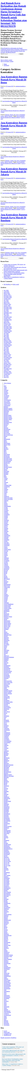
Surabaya (6, 960)
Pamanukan (6, 806)
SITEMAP (6, 65)
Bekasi (5, 442)
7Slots (5, 387)
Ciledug (6, 530)
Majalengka (6, 758)
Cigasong (6, 513)
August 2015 (7, 374)
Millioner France (8, 774)
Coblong (6, 565)
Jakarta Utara (7, 626)
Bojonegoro (7, 456)
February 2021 (7, 324)
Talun (5, 971)
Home (5, 64)
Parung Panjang (8, 826)
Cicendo (6, 509)
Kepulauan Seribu (8, 702)
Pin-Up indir (7, 860)
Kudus (5, 724)
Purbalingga (7, 878)
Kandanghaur (7, 665)
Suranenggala (7, 963)
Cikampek (6, 520)
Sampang (6, 906)
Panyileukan (7, 819)
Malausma (6, 763)
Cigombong (7, 514)
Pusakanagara (7, 888)
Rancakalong (7, 893)
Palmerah (6, 805)
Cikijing (6, 525)
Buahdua (6, 474)
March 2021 (7, 322)
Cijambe (6, 517)
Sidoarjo (6, 917)
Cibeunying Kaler (8, 497)
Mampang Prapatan (8, 764)
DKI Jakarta (7, 579)
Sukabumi (6, 934)
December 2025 (8, 296)
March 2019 (7, 353)
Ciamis (5, 488)
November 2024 (8, 308)
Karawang (6, 674)
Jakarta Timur (7, 625)
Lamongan (6, 728)
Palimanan (6, 804)
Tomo (5, 1005)
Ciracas (5, 546)
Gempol (6, 598)
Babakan (6, 407)
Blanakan (6, 449)
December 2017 (8, 364)
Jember (5, 646)
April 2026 (6, 291)
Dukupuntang (7, 584)
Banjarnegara (7, 429)
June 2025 (6, 301)
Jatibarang (6, 633)
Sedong (5, 910)
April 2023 (6, 315)
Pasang (5, 829)
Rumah (10, 116)
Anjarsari (6, 390)
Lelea (5, 731)
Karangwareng (7, 672)
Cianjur (12, 160)
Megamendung (7, 771)
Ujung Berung (7, 1012)
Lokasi (2, 116)
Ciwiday (6, 562)
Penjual (5, 855)
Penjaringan (7, 854)
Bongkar (6, 465)
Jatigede (6, 636)
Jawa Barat (6, 644)
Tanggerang (7, 981)
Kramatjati (6, 720)
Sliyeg (5, 928)
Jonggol (6, 653)
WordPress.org (7, 1035)
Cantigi (5, 479)
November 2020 (8, 328)
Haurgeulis (6, 613)
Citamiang (6, 558)
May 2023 (6, 314)
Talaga (5, 970)
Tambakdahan (7, 976)
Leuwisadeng (7, 742)
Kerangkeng (7, 703)
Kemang (6, 695)
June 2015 (6, 377)
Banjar (5, 426)
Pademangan (7, 798)
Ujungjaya (6, 1013)
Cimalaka (6, 534)
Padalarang (6, 797)
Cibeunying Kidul (8, 499)
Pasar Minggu (7, 832)
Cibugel (6, 504)
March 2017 (7, 367)
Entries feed (7, 1032)
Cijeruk (5, 518)
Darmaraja (6, 569)
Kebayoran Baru (8, 681)
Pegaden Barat (7, 844)
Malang (5, 762)
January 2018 (7, 363)
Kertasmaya (7, 706)
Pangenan (6, 815)
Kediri (5, 688)
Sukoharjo (6, 948)
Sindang (6, 918)
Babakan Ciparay (8, 408)
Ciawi (5, 495)
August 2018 (7, 359)
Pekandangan (7, 847)
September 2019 (8, 345)
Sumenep (6, 957)
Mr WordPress (7, 284)
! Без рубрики (7, 383)
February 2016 (7, 371)
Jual (5, 654)
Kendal (5, 699)
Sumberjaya (7, 952)
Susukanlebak (7, 967)
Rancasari (6, 896)
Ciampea (6, 489)
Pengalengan (7, 853)
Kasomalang (7, 676)
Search (2, 54)
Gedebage (6, 595)
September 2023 (8, 312)
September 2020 (8, 331)
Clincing (6, 563)
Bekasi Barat (7, 443)
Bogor (11, 114)
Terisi (5, 1002)
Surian (5, 964)
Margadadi (6, 767)
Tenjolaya (6, 1001)
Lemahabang (7, 732)
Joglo (5, 648)
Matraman (6, 770)
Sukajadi (6, 938)
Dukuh (5, 583)
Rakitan (6, 890)
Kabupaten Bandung (9, 657)
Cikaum (6, 523)
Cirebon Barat (7, 549)
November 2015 (8, 373)
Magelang (6, 753)
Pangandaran (7, 813)
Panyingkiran (7, 820)
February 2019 (7, 354)
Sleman (5, 927)
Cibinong (6, 500)
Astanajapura (7, 405)
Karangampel (7, 668)
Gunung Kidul (7, 605)
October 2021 (7, 318)
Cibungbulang (7, 506)
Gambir (5, 588)
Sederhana (6, 909)
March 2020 (7, 339)
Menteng (6, 773)
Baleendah (6, 411)
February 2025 (7, 304)
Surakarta (6, 962)
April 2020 (6, 338)
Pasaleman (6, 827)
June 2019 (6, 349)
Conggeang (6, 567)
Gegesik (6, 597)
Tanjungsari (6, 987)
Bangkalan (6, 421)
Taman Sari (6, 973)
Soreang (6, 929)
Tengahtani (6, 998)
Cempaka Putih (7, 485)
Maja (5, 756)
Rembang (6, 899)
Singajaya (6, 921)
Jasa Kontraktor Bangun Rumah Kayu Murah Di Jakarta (14, 171)
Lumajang (6, 751)
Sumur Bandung (8, 959)
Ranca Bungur (7, 892)
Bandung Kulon (8, 416)
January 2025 (7, 305)
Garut (5, 593)
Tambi (5, 977)
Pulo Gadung (7, 875)
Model (5, 778)
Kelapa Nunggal (8, 693)
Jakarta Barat (7, 620)
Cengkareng (7, 486)
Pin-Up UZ (6, 864)
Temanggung (7, 997)
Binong (5, 447)
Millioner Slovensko (9, 776)
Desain (5, 576)
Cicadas (6, 507)
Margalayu (6, 769)
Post (5, 871)
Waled (5, 1018)
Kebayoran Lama (8, 682)
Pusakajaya (6, 886)
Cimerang (6, 537)
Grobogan (6, 602)
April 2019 (6, 352)
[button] (7, 1069)
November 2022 (8, 317)
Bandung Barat (7, 415)
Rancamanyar (7, 895)
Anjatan (6, 391)
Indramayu (6, 615)
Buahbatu (6, 472)
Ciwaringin (6, 560)
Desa (5, 574)
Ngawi (5, 790)
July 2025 (6, 300)
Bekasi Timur (7, 444)
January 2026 (7, 294)
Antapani (6, 393)
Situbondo (6, 922)
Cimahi (5, 532)
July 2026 (6, 290)
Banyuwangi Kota (8, 435)
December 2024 (8, 307)
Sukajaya (6, 939)
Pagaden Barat (7, 801)
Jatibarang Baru (7, 634)
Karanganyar (7, 669)
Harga (5, 612)
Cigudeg (6, 516)
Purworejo (6, 885)
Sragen (5, 931)
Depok (5, 573)
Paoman (6, 822)
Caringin (6, 482)
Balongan (6, 412)
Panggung (6, 816)
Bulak (5, 476)
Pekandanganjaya (8, 848)
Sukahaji (6, 936)
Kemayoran (6, 696)
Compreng (6, 566)
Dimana (6, 577)
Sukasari (6, 946)
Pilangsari (6, 857)
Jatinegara (6, 639)
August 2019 (7, 346)
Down (5, 580)
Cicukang (6, 510)
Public (5, 874)
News (5, 787)
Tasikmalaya (7, 991)
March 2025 (7, 303)
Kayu (17, 114)
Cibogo (5, 503)
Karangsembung (8, 671)
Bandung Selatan (8, 418)
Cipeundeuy (7, 544)
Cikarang (6, 521)
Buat (5, 475)
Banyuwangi (7, 433)
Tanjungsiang (7, 988)
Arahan (5, 394)
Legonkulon (7, 730)
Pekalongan (6, 846)
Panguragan (7, 818)
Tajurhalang (7, 969)
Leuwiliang (6, 739)
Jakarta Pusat (7, 622)
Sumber (6, 950)
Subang (5, 932)
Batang (5, 436)
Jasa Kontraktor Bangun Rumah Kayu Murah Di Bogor (14, 79)
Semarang (6, 911)
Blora (5, 451)
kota (5, 718)
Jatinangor (6, 637)
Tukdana (6, 1009)
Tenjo (5, 999)
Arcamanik (6, 395)
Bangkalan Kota (8, 422)
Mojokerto (6, 781)
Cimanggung (7, 535)
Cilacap (5, 527)
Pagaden (6, 799)
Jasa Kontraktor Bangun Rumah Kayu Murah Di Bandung (14, 217)
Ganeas (5, 590)
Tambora (6, 978)
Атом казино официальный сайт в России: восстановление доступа (15, 268)
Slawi (5, 925)
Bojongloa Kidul (8, 460)
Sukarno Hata (7, 945)
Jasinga (5, 632)
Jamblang (6, 629)
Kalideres (6, 660)
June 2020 (6, 335)
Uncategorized (7, 1015)
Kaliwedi (6, 662)
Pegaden (6, 843)
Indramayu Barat (8, 616)
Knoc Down (7, 711)
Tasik (5, 990)
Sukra (5, 949)
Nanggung (6, 785)
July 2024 (6, 310)
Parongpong (7, 823)
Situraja (5, 924)
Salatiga (6, 904)
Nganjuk (6, 788)
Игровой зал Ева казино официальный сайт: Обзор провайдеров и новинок (15, 270)
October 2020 (7, 329)
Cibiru (5, 502)
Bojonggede (7, 457)
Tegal (5, 994)
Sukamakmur (7, 942)
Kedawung (6, 686)
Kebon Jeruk (7, 683)
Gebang (6, 594)
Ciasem (5, 492)
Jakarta (11, 206)
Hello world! (16, 284)
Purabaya (6, 876)
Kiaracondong (7, 707)
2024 (5, 386)
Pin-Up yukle (7, 865)
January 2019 (7, 356)
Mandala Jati (7, 766)
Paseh (5, 834)
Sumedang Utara (8, 956)
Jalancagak (6, 627)
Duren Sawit (7, 586)
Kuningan (6, 725)
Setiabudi (6, 916)
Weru (5, 1019)
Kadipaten (6, 658)
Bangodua (6, 423)
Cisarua (5, 553)
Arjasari (6, 398)
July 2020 (6, 333)
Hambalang (6, 611)
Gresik (5, 601)
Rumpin (6, 902)
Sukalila (6, 941)
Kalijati (5, 661)
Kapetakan (6, 667)
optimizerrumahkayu (20, 86)
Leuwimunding (7, 741)
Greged (5, 600)
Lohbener (6, 745)
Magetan (6, 755)
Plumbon (6, 868)
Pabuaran (6, 794)
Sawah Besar (7, 907)
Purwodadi (6, 882)
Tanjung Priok (7, 983)
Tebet (5, 992)
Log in (5, 1031)
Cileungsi (6, 531)
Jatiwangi (6, 643)
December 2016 (8, 368)
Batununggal (7, 439)
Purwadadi (6, 879)
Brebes (5, 469)
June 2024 (6, 311)
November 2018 (8, 357)
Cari (5, 481)
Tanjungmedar (7, 985)
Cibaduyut (6, 496)
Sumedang (6, 953)
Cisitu (5, 556)
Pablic (5, 792)
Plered (5, 867)
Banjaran (6, 428)
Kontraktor (22, 114)
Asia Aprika (7, 401)
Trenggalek (6, 1006)
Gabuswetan (7, 587)
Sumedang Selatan (8, 955)
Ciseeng (6, 555)
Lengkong (6, 738)
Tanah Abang (7, 980)
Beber (5, 440)
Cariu (5, 483)
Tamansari (6, 974)
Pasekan (6, 836)
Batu (5, 437)
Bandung (7, 252)
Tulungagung (7, 1011)
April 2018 (6, 361)
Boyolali (6, 468)
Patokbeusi (6, 840)
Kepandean (6, 700)
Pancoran (6, 812)
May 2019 (6, 350)
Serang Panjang (7, 914)
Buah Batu (6, 471)
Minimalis (6, 777)
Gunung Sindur (7, 608)
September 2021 (8, 319)
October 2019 (7, 343)
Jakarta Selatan (7, 623)
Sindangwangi (7, 920)
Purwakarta (6, 881)
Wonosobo (6, 1023)
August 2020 (7, 332)
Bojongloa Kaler (8, 458)
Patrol (5, 841)
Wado (5, 1016)
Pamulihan (6, 811)
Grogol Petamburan (8, 604)
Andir (5, 388)
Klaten (5, 710)
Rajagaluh (6, 889)
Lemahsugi (6, 735)
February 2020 (7, 340)
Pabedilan (6, 791)
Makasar (6, 759)
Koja (5, 714)
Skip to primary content (6, 60)
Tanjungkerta (7, 984)
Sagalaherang (7, 903)
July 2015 (6, 375)
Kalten (5, 664)
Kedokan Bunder (8, 690)
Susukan (6, 966)
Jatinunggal (6, 640)
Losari (5, 749)
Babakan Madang (8, 409)
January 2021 (7, 325)
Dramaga (6, 581)
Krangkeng (6, 721)
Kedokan (6, 689)
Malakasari (6, 760)
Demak (5, 572)
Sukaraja (6, 943)
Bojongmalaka (7, 461)
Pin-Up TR (6, 862)
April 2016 (6, 370)
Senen (5, 913)
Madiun (6, 752)
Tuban (5, 1008)
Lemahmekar (7, 734)
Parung (5, 825)
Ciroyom (6, 551)
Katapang (6, 678)
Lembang (6, 737)
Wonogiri (6, 1022)
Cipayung (6, 542)
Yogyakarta (6, 1025)
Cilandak (6, 528)
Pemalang (6, 850)
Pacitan (5, 795)
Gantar (5, 591)
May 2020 (6, 336)
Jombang (6, 651)
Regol (5, 897)
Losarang (6, 748)
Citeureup (6, 559)
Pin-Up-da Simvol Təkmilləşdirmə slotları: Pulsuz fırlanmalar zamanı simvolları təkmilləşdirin (14, 274)
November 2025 (8, 297)
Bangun (7, 114)
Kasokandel (7, 675)
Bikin (5, 446)
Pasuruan (6, 837)
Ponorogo (6, 869)
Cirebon (6, 548)
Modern (6, 780)
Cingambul (6, 539)
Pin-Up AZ (6, 858)
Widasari (6, 1020)
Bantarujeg (6, 430)
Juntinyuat (6, 655)
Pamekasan (6, 808)
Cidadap (6, 511)
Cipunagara (6, 545)
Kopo (5, 717)
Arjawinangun (7, 400)
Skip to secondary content (7, 61)
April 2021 (6, 321)
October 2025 (7, 298)
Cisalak (5, 552)
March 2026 (7, 293)
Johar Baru (6, 650)
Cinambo (6, 538)
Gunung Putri (7, 607)
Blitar (5, 450)
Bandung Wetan (8, 419)
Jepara (5, 647)
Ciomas (5, 541)
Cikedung (6, 524)
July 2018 (6, 360)
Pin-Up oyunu (7, 861)
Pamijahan (6, 809)
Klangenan (6, 709)
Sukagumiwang (7, 935)
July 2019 (6, 347)
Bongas (5, 464)
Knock (5, 713)
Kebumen (6, 685)
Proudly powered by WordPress (8, 1037)
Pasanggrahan (7, 830)
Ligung (5, 744)
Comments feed (7, 1033)
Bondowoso (7, 462)
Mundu (5, 783)
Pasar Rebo (6, 833)
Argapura (6, 397)
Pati (5, 839)
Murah (6, 116)
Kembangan (7, 697)
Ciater (5, 493)
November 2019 (8, 342)
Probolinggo (7, 872)
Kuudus (6, 727)
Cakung (6, 478)
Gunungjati (6, 609)
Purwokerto (6, 883)
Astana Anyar (7, 404)
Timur (5, 1004)
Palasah (5, 802)
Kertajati (6, 704)
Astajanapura (7, 402)
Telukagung (7, 995)
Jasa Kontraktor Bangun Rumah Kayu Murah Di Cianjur (14, 125)
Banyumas (6, 432)
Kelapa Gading (7, 692)
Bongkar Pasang (8, 467)
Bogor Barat (7, 454)
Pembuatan (6, 851)
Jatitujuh (6, 641)
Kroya (5, 723)
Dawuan (6, 570)
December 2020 (8, 326)
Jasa (15, 114)
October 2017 (7, 366)
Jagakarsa (6, 618)
